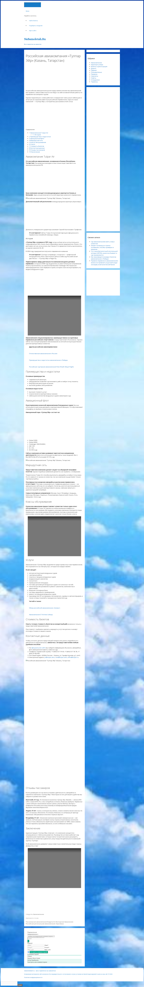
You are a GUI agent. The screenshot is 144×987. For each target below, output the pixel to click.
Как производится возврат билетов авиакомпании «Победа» (103, 258)
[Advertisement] (54, 76)
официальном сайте (38, 648)
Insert (20, 985)
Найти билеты (33, 20)
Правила (94, 74)
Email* (47, 947)
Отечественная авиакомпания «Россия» (43, 353)
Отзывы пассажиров (37, 150)
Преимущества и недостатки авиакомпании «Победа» (48, 360)
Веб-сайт (48, 950)
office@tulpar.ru (73, 657)
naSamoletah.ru (29, 971)
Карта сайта (32, 30)
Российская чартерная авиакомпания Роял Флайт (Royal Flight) (51, 367)
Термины (94, 82)
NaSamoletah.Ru (35, 39)
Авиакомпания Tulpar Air (38, 133)
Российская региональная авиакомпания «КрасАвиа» (45, 924)
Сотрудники (95, 80)
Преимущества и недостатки (40, 137)
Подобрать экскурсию (35, 25)
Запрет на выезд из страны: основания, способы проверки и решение (102, 247)
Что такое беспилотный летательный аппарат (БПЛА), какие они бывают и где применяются (104, 253)
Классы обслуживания (37, 142)
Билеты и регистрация (99, 66)
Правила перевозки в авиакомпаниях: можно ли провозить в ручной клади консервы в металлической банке (104, 263)
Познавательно (96, 72)
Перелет (94, 70)
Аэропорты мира (97, 65)
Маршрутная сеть (36, 140)
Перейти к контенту (30, 16)
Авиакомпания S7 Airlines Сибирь (41, 615)
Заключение (34, 152)
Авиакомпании (38, 914)
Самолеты (94, 76)
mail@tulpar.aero (61, 657)
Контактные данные (37, 148)
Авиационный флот (36, 138)
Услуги (32, 144)
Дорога (93, 68)
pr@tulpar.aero (49, 657)
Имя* (46, 945)
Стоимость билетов (36, 146)
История (36, 135)
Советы (93, 78)
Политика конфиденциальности (33, 977)
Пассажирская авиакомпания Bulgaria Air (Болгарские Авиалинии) (49, 922)
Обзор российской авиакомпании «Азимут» (44, 608)
